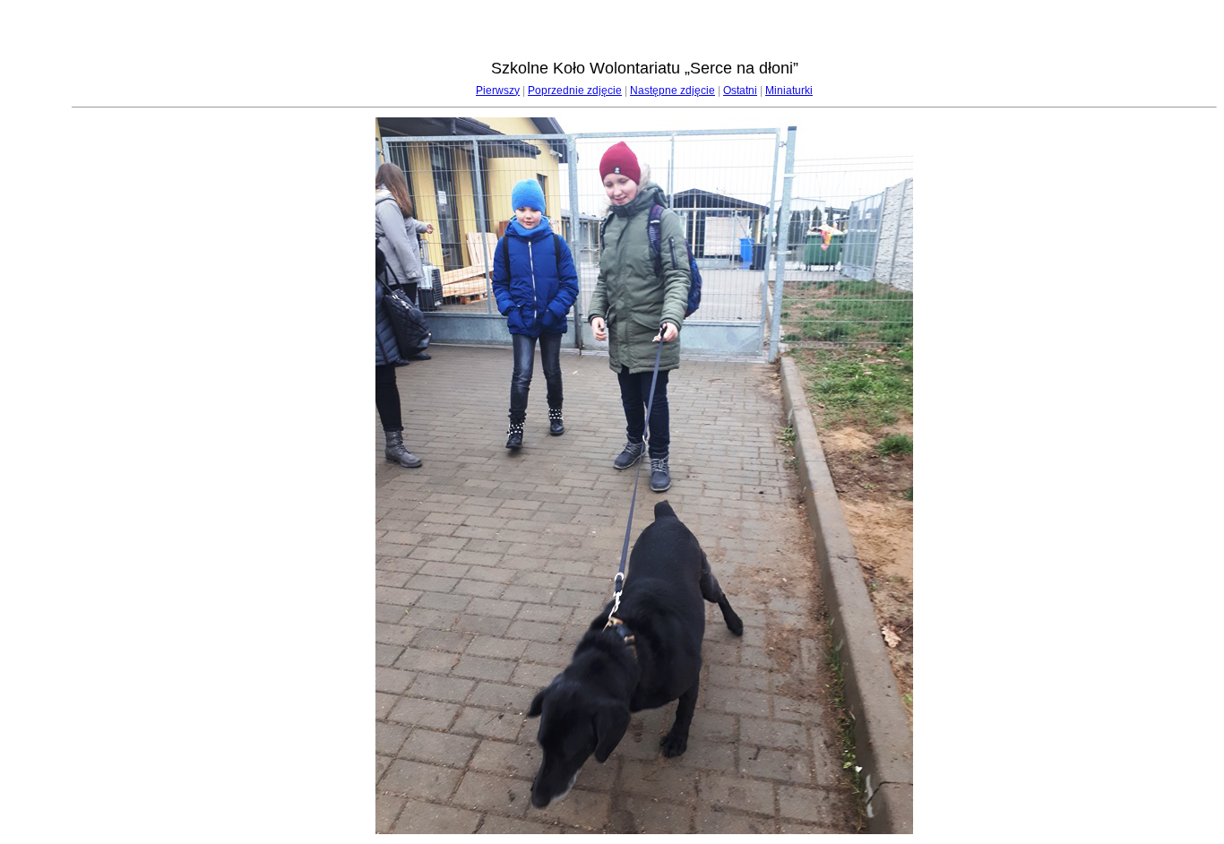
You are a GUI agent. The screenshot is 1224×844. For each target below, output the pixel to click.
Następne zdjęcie (672, 90)
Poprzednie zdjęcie (575, 90)
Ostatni (740, 90)
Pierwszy (498, 90)
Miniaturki (789, 90)
